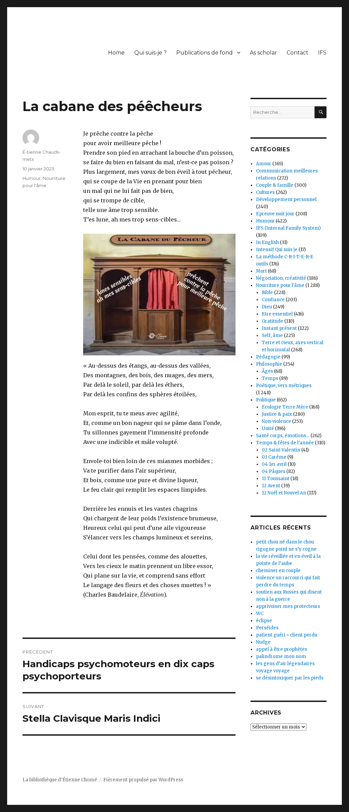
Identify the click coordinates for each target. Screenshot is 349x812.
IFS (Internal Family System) (288, 228)
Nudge (263, 642)
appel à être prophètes (281, 649)
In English (267, 242)
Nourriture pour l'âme (280, 285)
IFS (322, 52)
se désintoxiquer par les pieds (289, 678)
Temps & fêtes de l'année (285, 443)
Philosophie (269, 364)
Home (116, 52)
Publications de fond (204, 52)
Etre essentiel (277, 314)
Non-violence (276, 421)
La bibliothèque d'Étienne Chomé (59, 780)
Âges (267, 371)
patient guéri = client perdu (286, 635)
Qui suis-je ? (150, 52)
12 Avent (271, 486)
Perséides (267, 628)
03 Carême (274, 457)
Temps (270, 378)
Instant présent (279, 328)
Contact (297, 52)
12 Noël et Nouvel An (284, 493)
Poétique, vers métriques (284, 385)
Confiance (273, 300)
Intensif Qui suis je (277, 249)
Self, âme (272, 335)
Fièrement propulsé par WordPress (143, 780)
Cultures (265, 192)
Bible (267, 292)
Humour (31, 178)
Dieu (267, 307)
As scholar (263, 52)
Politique (266, 400)
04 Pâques (273, 471)
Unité (268, 428)
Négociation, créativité (281, 278)
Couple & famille (274, 185)
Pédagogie (268, 357)
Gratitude (272, 321)
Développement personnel (286, 199)
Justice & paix (277, 414)
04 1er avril (274, 464)
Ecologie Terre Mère (285, 407)
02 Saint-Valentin (281, 450)
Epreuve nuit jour (275, 214)
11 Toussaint (275, 478)
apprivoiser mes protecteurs (288, 606)
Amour (263, 164)
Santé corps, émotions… (282, 436)
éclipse (264, 621)
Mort (261, 271)
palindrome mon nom (281, 656)
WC (259, 613)
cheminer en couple (278, 570)
